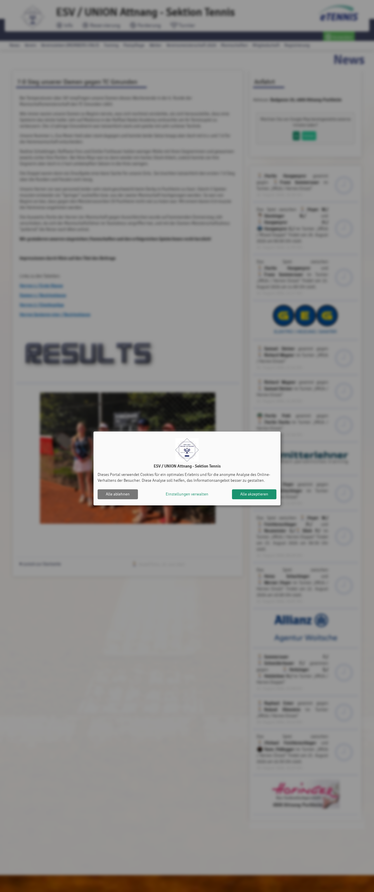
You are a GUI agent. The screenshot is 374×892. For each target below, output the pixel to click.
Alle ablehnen (118, 494)
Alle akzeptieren (254, 494)
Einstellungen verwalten (187, 494)
